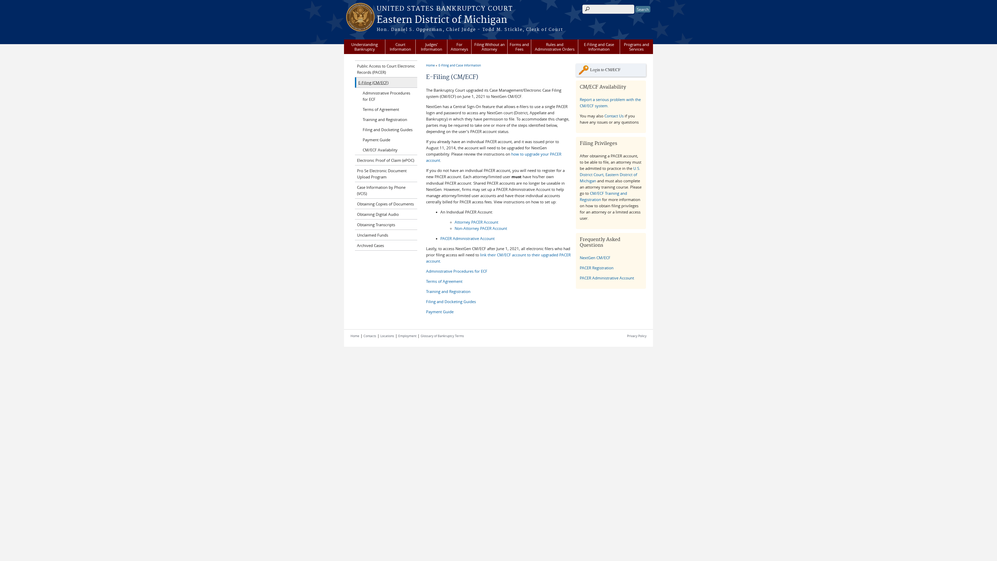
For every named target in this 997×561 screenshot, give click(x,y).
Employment (407, 336)
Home (430, 65)
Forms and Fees (519, 47)
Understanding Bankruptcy (364, 47)
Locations (387, 336)
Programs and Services (636, 47)
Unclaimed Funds (372, 235)
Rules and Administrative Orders (555, 47)
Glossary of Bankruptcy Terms (442, 336)
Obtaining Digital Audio (378, 214)
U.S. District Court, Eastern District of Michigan (610, 174)
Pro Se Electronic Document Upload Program (382, 173)
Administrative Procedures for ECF (456, 271)
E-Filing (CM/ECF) (373, 82)
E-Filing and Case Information (599, 47)
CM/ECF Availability (380, 149)
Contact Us (614, 115)
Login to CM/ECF (605, 69)
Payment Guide (440, 311)
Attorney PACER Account (476, 222)
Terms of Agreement (444, 281)
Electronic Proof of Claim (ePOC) (385, 160)
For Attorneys (459, 47)
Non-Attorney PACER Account (481, 228)
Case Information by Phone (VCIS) (381, 190)
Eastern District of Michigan (442, 20)
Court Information (400, 47)
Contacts (369, 336)
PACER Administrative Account (467, 238)
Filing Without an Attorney (489, 47)
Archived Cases (370, 245)
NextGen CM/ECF (595, 257)
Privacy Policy (636, 336)
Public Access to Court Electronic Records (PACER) (386, 69)
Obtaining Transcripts (376, 224)
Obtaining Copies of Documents (385, 203)
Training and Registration (448, 291)
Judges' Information (431, 47)
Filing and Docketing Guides (451, 301)
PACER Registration (597, 267)
